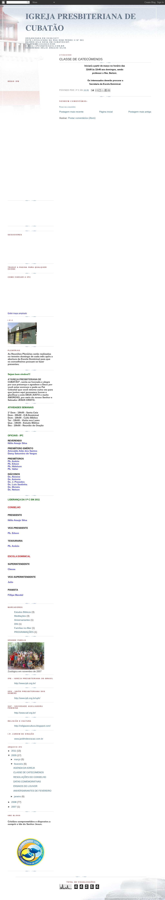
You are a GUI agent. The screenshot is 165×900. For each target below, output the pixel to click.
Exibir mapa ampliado (17, 313)
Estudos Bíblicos (22, 612)
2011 (14, 750)
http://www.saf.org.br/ (25, 712)
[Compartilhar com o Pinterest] (109, 90)
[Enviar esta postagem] (92, 90)
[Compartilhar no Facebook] (105, 90)
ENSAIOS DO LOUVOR (25, 786)
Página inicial (106, 111)
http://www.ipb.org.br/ (25, 683)
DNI (16, 624)
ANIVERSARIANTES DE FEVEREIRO (32, 790)
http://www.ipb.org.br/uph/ (27, 698)
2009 (14, 755)
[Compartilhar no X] (102, 90)
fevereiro (19, 764)
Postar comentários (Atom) (82, 118)
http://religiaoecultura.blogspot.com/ (32, 726)
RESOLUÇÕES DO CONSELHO (29, 777)
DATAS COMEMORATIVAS (27, 781)
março (17, 759)
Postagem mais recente (71, 111)
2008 (14, 802)
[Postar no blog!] (99, 90)
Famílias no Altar (22, 628)
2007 (14, 806)
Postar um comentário (67, 107)
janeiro (18, 796)
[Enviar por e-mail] (96, 90)
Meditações (20, 616)
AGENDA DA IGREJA (24, 768)
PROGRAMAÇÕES (24, 632)
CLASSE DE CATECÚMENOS (28, 772)
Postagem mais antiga (139, 111)
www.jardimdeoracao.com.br (28, 738)
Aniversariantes (22, 620)
